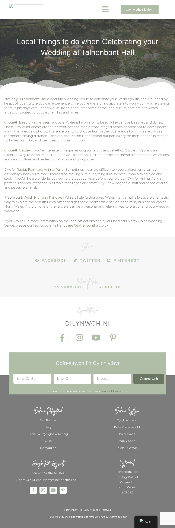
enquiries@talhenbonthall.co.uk (83, 225)
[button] (51, 260)
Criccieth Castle (16, 150)
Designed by (102, 516)
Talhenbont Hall (34, 99)
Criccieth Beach (16, 122)
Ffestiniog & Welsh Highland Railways (33, 197)
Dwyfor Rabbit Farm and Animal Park (33, 169)
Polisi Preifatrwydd (111, 391)
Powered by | (71, 516)
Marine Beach (42, 122)
